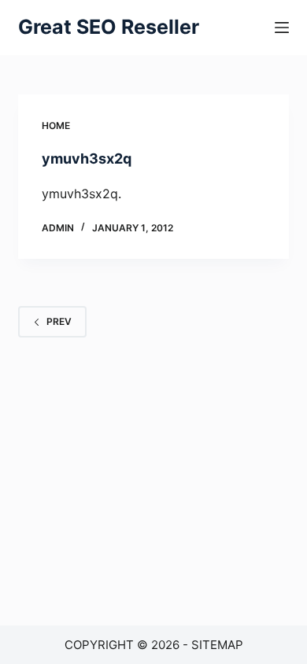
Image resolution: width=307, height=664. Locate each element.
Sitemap (217, 644)
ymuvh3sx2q (86, 158)
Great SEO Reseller (108, 27)
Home (56, 125)
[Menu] (282, 27)
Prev (59, 321)
